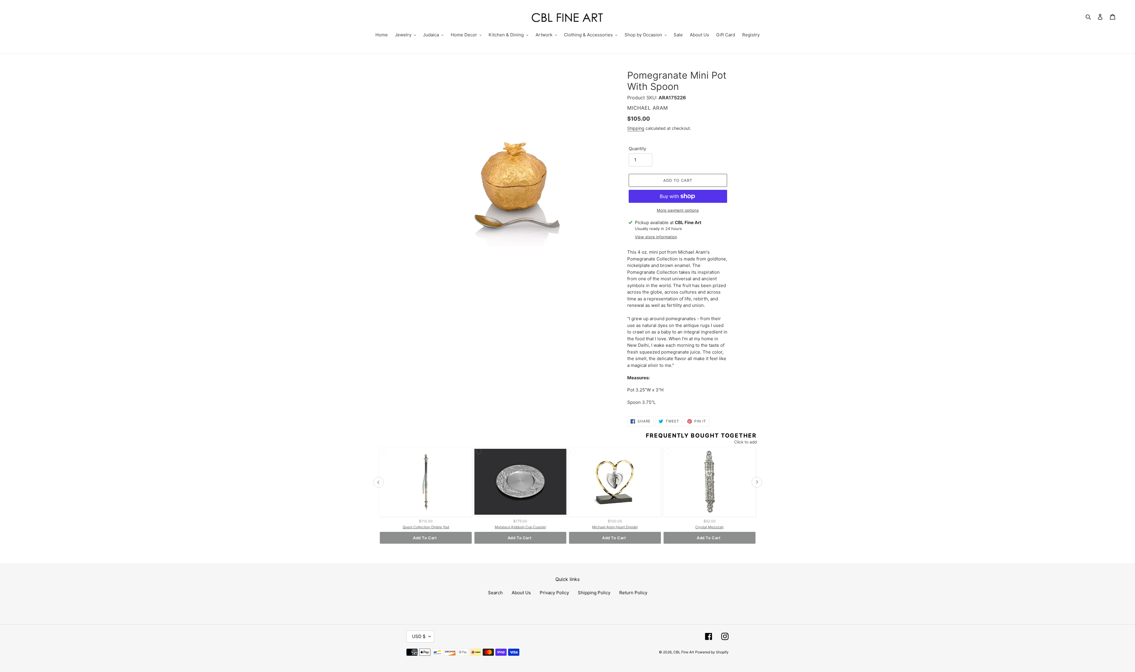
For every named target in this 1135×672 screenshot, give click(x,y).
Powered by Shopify (712, 652)
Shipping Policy (594, 592)
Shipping (635, 128)
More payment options (678, 210)
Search (495, 592)
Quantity (637, 148)
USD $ (419, 636)
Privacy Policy (554, 592)
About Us (521, 592)
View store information (656, 236)
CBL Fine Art (683, 652)
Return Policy (633, 592)
